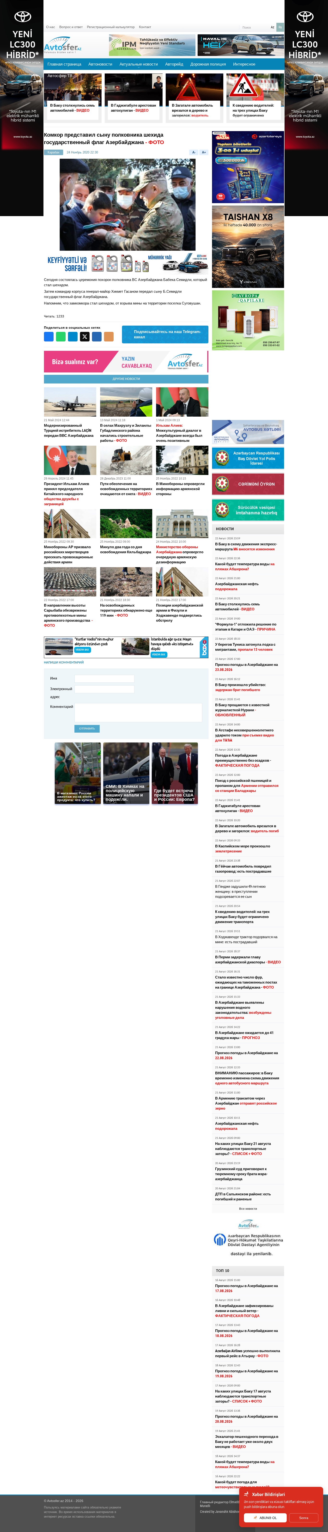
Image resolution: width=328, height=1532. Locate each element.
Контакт (145, 27)
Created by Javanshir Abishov (219, 1512)
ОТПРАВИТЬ (87, 728)
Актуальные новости (139, 66)
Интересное (244, 64)
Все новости (248, 1208)
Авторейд (174, 64)
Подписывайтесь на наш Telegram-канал (167, 334)
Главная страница (64, 64)
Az (272, 27)
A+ (204, 152)
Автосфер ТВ (60, 75)
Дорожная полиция (208, 64)
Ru (280, 27)
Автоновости (100, 64)
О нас (50, 27)
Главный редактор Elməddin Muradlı (221, 1504)
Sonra (303, 1518)
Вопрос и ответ (71, 27)
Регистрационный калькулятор (111, 27)
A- (193, 152)
